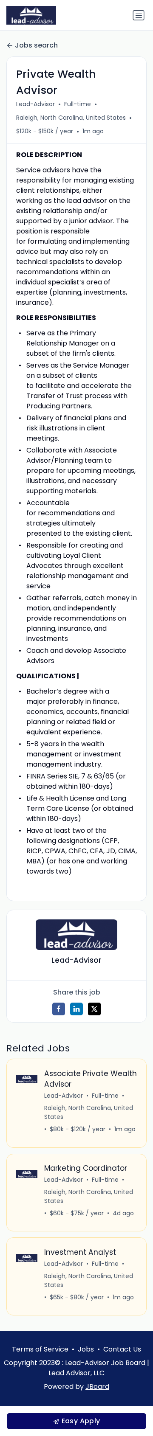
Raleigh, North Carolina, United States (71, 117)
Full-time (77, 104)
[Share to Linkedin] (76, 1009)
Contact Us (122, 1349)
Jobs (86, 1349)
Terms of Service (40, 1349)
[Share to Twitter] (94, 1009)
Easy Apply (80, 1421)
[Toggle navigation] (138, 15)
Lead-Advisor (35, 104)
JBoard (97, 1386)
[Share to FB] (58, 1009)
